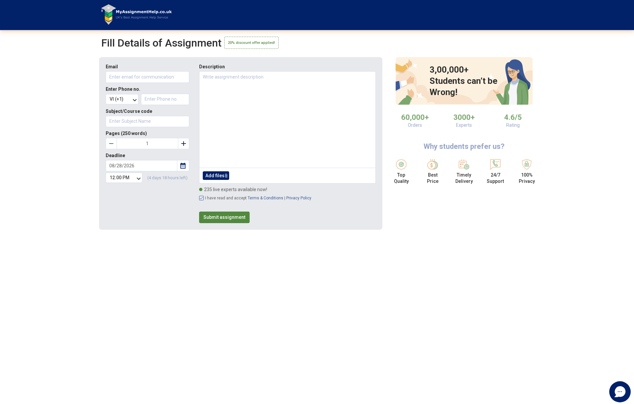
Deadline (115, 155)
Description (212, 66)
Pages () (126, 133)
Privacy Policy (298, 198)
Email (112, 66)
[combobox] (122, 99)
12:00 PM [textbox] (119, 177)
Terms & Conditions (265, 198)
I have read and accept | (258, 198)
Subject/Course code (129, 111)
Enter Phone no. (123, 89)
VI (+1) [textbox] (116, 99)
